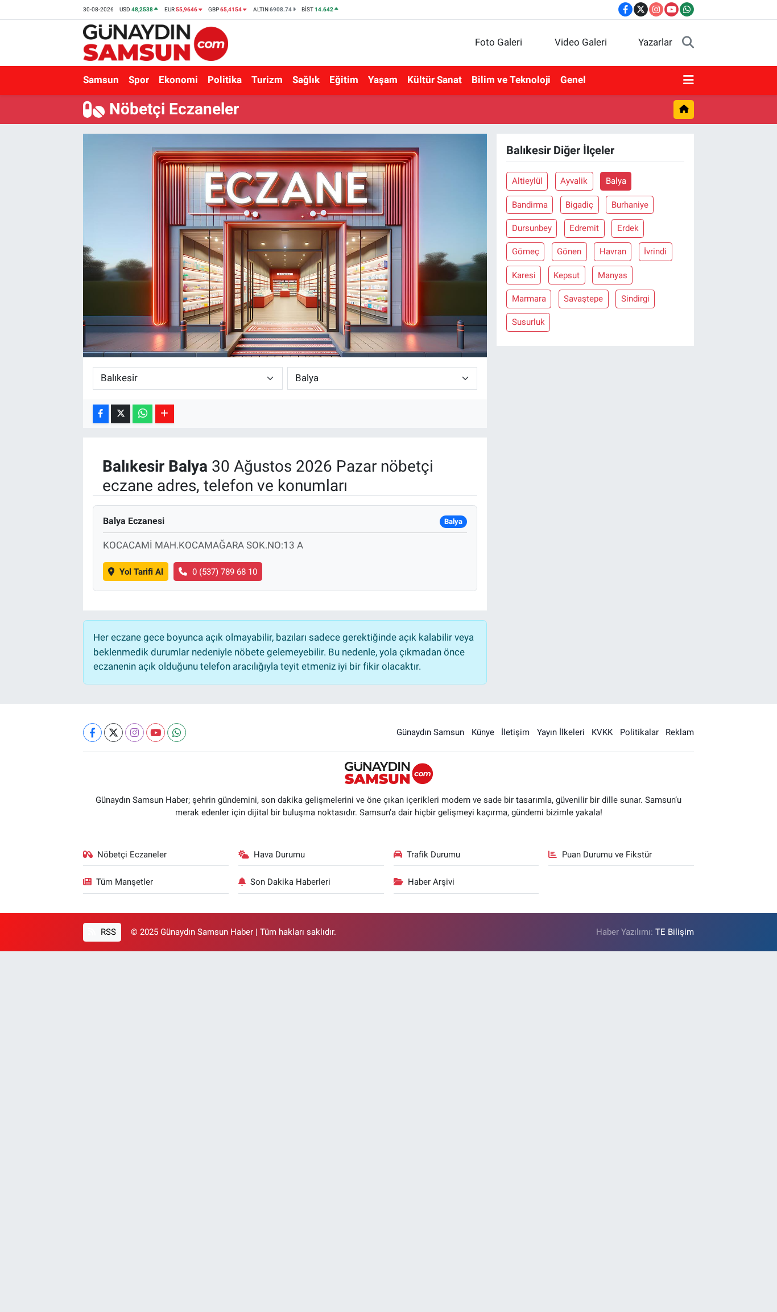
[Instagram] (134, 732)
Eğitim (343, 79)
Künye (483, 732)
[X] (113, 732)
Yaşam (383, 79)
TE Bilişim (674, 932)
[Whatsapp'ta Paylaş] (142, 414)
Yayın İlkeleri (561, 732)
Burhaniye (629, 205)
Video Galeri (581, 42)
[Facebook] (92, 732)
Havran (613, 251)
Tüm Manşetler (124, 882)
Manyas (612, 275)
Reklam (680, 732)
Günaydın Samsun (430, 732)
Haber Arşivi (431, 882)
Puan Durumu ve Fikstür (607, 854)
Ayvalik (574, 181)
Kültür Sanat (434, 79)
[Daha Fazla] (164, 414)
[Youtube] (155, 732)
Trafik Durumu (433, 854)
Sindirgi (635, 299)
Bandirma (530, 205)
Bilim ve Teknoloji (511, 79)
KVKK (602, 732)
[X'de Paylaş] (120, 414)
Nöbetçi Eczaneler (132, 854)
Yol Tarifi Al (141, 572)
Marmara (529, 299)
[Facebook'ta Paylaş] (101, 414)
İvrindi (655, 251)
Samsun (101, 79)
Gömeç (525, 251)
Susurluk (528, 322)
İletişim (515, 732)
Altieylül (527, 181)
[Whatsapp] (176, 732)
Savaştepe (583, 299)
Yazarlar (655, 42)
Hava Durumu (279, 854)
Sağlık (306, 79)
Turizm (267, 79)
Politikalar (639, 732)
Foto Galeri (498, 42)
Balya (616, 181)
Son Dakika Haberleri (290, 882)
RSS (107, 932)
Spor (139, 79)
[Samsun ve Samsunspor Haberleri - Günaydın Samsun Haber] (155, 41)
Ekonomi (178, 79)
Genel (573, 79)
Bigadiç (579, 205)
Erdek (628, 228)
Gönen (569, 251)
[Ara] (688, 42)
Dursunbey (532, 228)
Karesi (524, 275)
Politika (225, 79)
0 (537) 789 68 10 (224, 572)
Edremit (584, 228)
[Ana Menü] (688, 80)
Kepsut (566, 275)
